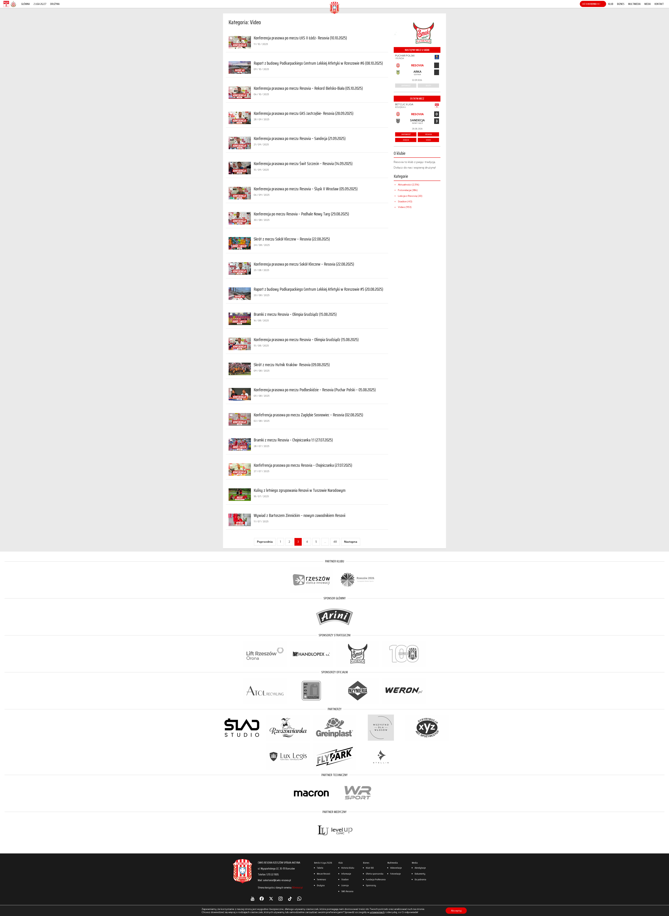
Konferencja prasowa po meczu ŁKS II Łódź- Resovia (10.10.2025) (300, 38)
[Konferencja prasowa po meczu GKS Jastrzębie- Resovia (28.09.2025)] (240, 118)
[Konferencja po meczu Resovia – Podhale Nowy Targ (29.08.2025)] (240, 218)
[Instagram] (280, 899)
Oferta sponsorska (374, 874)
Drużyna (55, 4)
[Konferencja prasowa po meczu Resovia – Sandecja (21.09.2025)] (240, 143)
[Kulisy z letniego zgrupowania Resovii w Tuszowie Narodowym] (240, 494)
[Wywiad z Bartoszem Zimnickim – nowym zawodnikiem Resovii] (240, 520)
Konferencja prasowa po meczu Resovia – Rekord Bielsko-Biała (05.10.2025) (308, 88)
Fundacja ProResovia (376, 879)
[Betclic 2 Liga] (6, 7)
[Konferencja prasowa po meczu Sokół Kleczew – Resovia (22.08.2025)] (240, 268)
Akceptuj (456, 910)
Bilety (428, 85)
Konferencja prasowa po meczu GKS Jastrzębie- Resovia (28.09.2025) (303, 113)
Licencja (345, 885)
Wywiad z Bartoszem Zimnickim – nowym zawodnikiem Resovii (299, 515)
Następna (350, 541)
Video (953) (405, 207)
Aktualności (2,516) (408, 184)
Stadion (345, 879)
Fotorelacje (395, 874)
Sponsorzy (371, 885)
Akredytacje (420, 868)
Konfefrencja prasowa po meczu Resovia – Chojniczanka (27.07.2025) (303, 465)
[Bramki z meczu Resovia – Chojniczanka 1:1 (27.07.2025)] (240, 444)
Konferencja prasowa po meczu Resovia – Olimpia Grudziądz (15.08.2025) (306, 339)
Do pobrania (420, 879)
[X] (271, 899)
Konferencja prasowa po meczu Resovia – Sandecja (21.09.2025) (300, 138)
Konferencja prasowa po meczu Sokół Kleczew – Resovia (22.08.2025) (304, 264)
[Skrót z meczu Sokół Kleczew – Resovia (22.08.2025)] (240, 243)
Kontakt (659, 4)
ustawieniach (377, 912)
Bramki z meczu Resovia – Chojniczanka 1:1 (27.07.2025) (293, 440)
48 (335, 541)
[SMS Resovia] (13, 7)
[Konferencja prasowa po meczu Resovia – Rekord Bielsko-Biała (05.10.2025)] (240, 92)
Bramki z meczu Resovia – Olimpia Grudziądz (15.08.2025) (295, 314)
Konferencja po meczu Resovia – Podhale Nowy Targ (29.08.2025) (301, 214)
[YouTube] (252, 899)
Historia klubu (347, 868)
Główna (25, 4)
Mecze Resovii (323, 874)
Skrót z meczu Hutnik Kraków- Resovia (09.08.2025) (292, 364)
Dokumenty (420, 874)
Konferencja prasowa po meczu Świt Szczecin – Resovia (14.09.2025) (303, 163)
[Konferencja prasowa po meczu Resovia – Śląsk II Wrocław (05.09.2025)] (240, 193)
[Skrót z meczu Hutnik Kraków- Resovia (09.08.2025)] (240, 369)
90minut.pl (297, 887)
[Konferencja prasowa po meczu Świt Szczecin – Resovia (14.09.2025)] (240, 168)
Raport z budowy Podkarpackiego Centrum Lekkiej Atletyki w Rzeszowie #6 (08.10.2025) (318, 63)
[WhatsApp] (299, 899)
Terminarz (321, 879)
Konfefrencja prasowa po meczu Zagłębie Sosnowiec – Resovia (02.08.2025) (308, 415)
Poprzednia (265, 541)
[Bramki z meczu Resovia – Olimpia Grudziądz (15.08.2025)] (240, 318)
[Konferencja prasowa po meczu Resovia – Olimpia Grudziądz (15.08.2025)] (240, 344)
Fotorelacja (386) (408, 190)
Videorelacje (396, 868)
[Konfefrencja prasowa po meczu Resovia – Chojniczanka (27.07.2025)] (240, 469)
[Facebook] (262, 899)
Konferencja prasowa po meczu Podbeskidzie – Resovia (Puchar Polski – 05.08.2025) (315, 390)
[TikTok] (290, 899)
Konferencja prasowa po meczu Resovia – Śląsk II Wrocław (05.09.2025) (306, 189)
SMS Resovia (347, 891)
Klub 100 (370, 868)
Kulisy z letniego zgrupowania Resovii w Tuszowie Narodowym (299, 490)
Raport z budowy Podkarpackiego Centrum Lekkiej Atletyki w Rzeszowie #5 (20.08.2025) (318, 289)
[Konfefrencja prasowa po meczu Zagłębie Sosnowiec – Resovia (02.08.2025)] (240, 419)
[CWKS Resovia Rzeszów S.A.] (334, 13)
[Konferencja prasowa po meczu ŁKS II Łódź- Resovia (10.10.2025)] (240, 42)
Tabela (320, 868)
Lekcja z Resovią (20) (410, 195)
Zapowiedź (405, 85)
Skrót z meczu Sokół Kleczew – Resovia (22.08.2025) (292, 239)
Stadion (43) (405, 201)
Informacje (346, 874)
